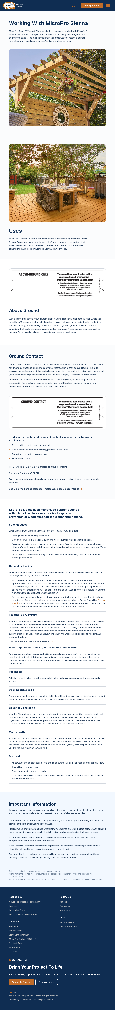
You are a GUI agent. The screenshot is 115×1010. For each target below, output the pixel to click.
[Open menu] (108, 5)
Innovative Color (17, 910)
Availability (14, 947)
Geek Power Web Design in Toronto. (36, 999)
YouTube (64, 901)
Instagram (65, 910)
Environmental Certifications (23, 914)
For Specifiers (92, 5)
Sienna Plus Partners (19, 935)
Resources (14, 926)
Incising (13, 906)
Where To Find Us (21, 982)
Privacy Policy (67, 922)
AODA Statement (68, 926)
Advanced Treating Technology (24, 901)
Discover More (46, 982)
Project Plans (16, 930)
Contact (13, 951)
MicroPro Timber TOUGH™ (22, 939)
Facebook (65, 906)
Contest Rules (16, 943)
